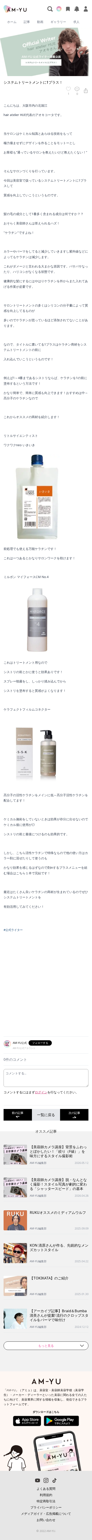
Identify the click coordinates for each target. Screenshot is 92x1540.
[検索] (50, 9)
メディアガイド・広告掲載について (46, 1513)
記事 (27, 22)
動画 (40, 22)
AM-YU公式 (20, 1043)
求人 (76, 22)
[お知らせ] (76, 9)
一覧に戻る (46, 1114)
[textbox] (46, 511)
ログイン (41, 1092)
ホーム (12, 22)
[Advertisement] (46, 987)
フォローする (40, 1043)
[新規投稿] (59, 9)
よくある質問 (46, 1488)
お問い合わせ (46, 1520)
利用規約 (46, 1495)
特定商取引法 (46, 1501)
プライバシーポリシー (46, 1507)
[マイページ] (85, 9)
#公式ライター (13, 930)
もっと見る (46, 1345)
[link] (78, 1523)
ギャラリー (58, 22)
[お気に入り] (68, 9)
